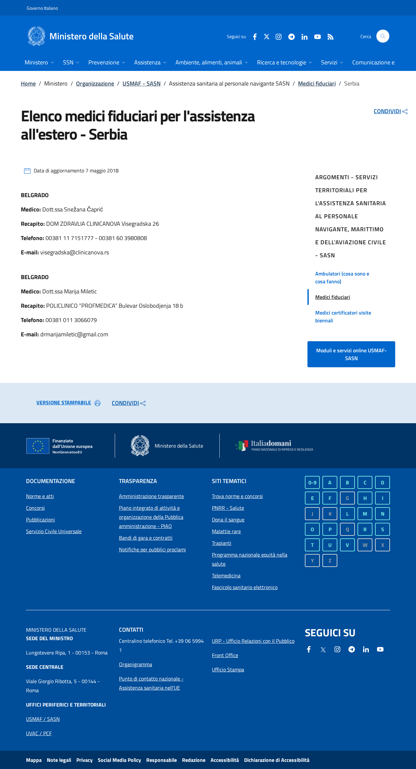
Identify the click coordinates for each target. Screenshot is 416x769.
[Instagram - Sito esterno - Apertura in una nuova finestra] (275, 36)
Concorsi (35, 508)
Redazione (193, 760)
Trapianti (221, 543)
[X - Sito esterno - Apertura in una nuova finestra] (266, 36)
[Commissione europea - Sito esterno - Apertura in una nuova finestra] (60, 446)
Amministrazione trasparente (151, 496)
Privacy (84, 760)
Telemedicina (226, 575)
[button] (382, 36)
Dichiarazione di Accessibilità (276, 760)
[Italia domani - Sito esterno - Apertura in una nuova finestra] (277, 445)
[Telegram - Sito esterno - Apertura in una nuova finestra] (352, 649)
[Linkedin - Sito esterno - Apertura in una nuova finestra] (301, 36)
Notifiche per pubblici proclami (152, 549)
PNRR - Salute (228, 508)
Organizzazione (95, 83)
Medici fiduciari (317, 83)
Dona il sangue (228, 519)
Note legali (59, 760)
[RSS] (327, 36)
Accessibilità (225, 760)
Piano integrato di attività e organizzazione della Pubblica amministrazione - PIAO (151, 517)
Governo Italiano (42, 8)
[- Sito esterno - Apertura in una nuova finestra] (380, 649)
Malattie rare (226, 531)
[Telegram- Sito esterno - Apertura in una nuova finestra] (288, 36)
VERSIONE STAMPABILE (63, 402)
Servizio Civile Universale (54, 531)
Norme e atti (40, 496)
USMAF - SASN (142, 83)
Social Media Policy (119, 760)
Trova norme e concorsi (237, 496)
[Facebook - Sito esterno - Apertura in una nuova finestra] (252, 36)
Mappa (34, 760)
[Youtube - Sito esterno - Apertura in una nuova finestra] (314, 36)
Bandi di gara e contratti (146, 538)
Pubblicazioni (40, 519)
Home (28, 83)
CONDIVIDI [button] (387, 111)
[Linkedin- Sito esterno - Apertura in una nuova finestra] (366, 649)
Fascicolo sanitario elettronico (245, 587)
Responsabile (161, 760)
